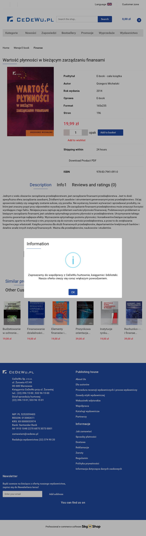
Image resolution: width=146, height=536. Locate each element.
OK (73, 292)
